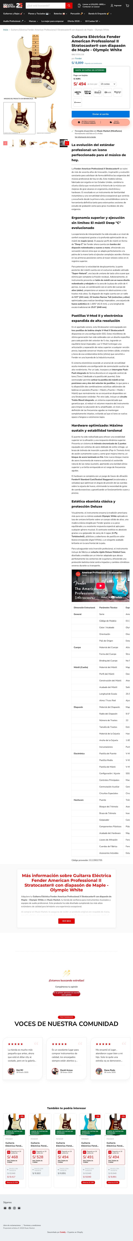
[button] (19, 118)
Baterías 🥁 (60, 13)
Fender (78, 58)
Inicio (5, 30)
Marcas (32, 21)
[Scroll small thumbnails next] (67, 143)
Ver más (66, 921)
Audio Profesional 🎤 (13, 21)
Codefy (63, 1232)
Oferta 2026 (74, 21)
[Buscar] (68, 6)
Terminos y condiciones (32, 1225)
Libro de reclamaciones (12, 1225)
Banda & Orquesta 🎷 (99, 13)
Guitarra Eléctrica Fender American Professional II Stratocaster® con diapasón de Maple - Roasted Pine (40, 1144)
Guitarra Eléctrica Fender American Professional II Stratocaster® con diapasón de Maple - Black (14, 1144)
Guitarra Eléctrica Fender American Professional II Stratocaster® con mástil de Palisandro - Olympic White (65, 1144)
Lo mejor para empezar (52, 21)
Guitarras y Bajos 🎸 (13, 13)
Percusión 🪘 (77, 13)
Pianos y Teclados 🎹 (38, 13)
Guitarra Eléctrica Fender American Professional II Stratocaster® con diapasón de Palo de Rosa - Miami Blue (90, 1144)
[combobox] (45, 6)
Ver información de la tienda (85, 137)
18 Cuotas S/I (92, 21)
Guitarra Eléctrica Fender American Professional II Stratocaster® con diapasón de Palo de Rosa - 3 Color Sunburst (116, 1144)
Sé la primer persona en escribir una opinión (66, 993)
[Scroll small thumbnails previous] (5, 143)
